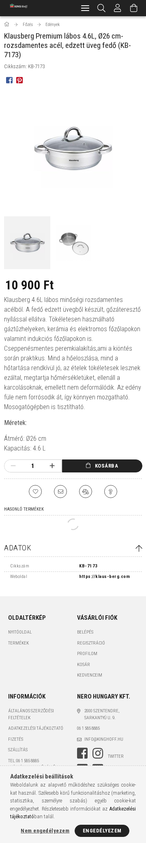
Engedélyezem (102, 831)
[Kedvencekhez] (35, 491)
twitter (116, 756)
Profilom (87, 653)
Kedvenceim (89, 675)
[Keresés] (101, 8)
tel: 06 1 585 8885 (23, 760)
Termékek (18, 643)
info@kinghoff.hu (103, 739)
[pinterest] (19, 80)
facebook (82, 753)
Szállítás (18, 749)
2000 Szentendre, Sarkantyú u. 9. (101, 714)
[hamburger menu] (85, 8)
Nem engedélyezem (45, 831)
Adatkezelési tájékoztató (35, 728)
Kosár (83, 664)
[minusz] (13, 466)
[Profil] (118, 8)
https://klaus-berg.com (104, 576)
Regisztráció (91, 643)
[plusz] (52, 466)
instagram (97, 753)
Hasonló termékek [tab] (24, 509)
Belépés (85, 632)
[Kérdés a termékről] (110, 491)
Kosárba (106, 466)
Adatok (17, 547)
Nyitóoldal (20, 632)
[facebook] (9, 80)
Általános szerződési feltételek (31, 714)
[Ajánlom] (60, 491)
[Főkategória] (7, 24)
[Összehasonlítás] (85, 491)
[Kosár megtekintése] (134, 8)
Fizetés (15, 739)
